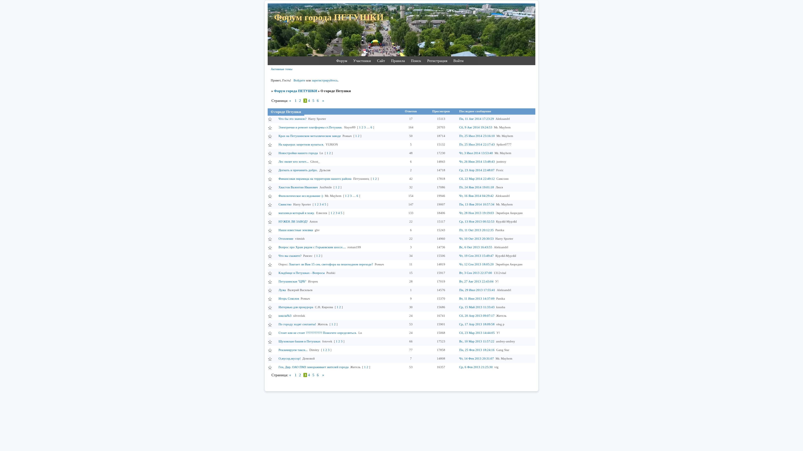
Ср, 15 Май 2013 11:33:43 (477, 307)
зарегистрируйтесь (325, 80)
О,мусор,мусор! (290, 358)
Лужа (282, 290)
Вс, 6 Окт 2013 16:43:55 (475, 247)
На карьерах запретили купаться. (301, 144)
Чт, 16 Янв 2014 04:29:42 (476, 196)
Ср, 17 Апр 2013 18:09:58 (477, 324)
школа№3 (285, 315)
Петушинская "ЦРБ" (292, 281)
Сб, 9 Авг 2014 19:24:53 (475, 127)
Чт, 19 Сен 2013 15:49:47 (476, 255)
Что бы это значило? (293, 118)
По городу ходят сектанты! (297, 324)
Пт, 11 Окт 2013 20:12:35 (476, 230)
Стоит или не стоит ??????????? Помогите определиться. (318, 332)
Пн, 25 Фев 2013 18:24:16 (477, 350)
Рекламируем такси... (293, 350)
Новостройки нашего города (298, 153)
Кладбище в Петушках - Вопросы (302, 273)
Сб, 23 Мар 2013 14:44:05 (477, 332)
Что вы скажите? (290, 255)
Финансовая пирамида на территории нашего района (315, 178)
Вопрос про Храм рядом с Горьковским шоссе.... (312, 247)
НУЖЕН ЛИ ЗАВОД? (293, 221)
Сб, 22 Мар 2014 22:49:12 (477, 178)
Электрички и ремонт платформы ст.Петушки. (310, 127)
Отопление (286, 238)
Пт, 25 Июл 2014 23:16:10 (477, 136)
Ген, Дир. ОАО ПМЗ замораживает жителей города (314, 367)
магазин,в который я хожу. (297, 213)
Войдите (299, 80)
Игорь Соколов (289, 298)
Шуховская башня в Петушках (300, 341)
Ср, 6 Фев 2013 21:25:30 (476, 367)
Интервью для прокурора (296, 307)
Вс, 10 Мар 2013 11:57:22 (476, 341)
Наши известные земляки (296, 230)
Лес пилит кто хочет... (294, 161)
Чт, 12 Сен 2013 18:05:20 (476, 264)
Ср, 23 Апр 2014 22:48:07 (477, 170)
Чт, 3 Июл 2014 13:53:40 (476, 153)
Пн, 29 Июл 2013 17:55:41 (477, 290)
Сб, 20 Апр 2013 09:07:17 (477, 315)
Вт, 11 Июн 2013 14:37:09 (477, 298)
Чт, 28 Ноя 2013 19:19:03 (476, 213)
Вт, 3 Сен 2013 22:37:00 (475, 273)
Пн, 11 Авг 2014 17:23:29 (476, 118)
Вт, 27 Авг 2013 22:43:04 (476, 281)
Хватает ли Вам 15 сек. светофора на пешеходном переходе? (331, 264)
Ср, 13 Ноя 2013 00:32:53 (476, 221)
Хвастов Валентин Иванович (298, 187)
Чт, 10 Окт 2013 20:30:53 (476, 238)
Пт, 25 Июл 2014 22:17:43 (477, 144)
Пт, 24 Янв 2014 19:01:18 (476, 187)
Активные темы (281, 69)
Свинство (285, 204)
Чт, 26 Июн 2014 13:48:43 (477, 161)
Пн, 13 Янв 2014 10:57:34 (476, 204)
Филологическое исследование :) (301, 196)
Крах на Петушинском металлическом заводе (310, 136)
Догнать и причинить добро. (298, 170)
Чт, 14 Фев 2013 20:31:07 (476, 358)
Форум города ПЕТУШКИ (295, 91)
